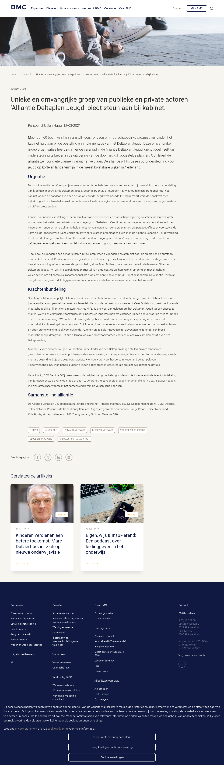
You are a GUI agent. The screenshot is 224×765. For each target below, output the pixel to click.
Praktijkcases (101, 694)
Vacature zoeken (61, 662)
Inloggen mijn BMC (104, 646)
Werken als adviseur (63, 685)
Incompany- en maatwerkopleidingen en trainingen (65, 641)
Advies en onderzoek (63, 613)
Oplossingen (101, 699)
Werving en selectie (62, 627)
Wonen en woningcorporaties (26, 644)
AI (11, 662)
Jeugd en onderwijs (20, 634)
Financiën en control (21, 613)
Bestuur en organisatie (22, 618)
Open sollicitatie (60, 667)
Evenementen (101, 671)
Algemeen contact (104, 636)
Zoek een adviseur (104, 660)
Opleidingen (58, 632)
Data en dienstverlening (23, 623)
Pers (96, 665)
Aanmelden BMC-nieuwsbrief (110, 641)
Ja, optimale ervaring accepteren (112, 737)
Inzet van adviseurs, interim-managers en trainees (67, 620)
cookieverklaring (58, 728)
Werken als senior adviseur (66, 690)
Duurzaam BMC (103, 618)
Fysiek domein (18, 629)
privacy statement (26, 728)
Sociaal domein (18, 639)
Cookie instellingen (112, 757)
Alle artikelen (101, 688)
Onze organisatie (103, 613)
